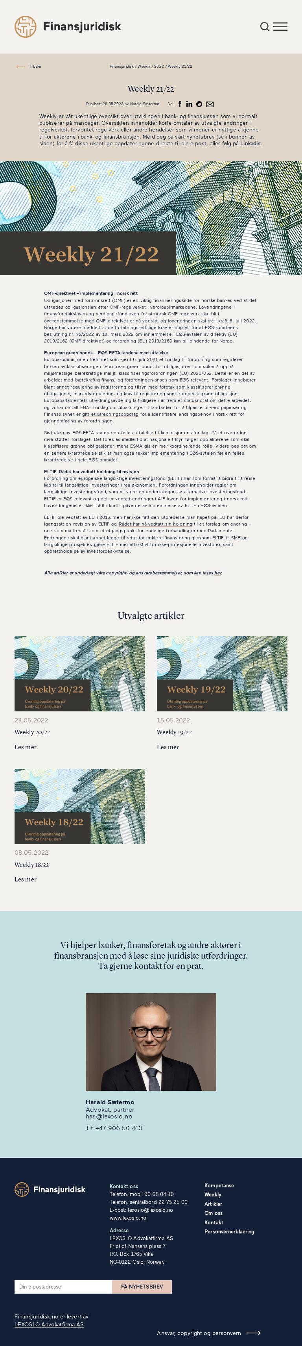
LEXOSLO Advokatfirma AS (49, 1324)
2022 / (160, 66)
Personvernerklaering (229, 1231)
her (217, 572)
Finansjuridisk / (123, 66)
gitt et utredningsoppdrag (110, 414)
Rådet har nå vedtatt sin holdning (155, 523)
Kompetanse (219, 1185)
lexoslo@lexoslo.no (150, 1210)
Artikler (213, 1204)
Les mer (26, 747)
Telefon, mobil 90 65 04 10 (142, 1194)
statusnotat (196, 400)
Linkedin (250, 143)
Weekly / (145, 66)
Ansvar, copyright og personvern (199, 1332)
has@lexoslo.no (109, 1116)
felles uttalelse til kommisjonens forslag (164, 432)
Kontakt (213, 1222)
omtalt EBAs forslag (86, 407)
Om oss (213, 1213)
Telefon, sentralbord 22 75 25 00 (149, 1202)
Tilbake (35, 66)
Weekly (212, 1194)
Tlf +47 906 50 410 (114, 1127)
